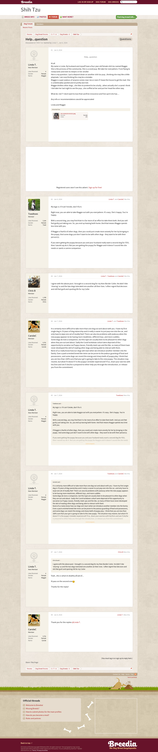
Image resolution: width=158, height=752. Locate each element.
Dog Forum (101, 2)
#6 (52, 474)
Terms (34, 750)
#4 (52, 321)
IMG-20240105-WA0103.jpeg (68, 114)
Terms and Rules (132, 677)
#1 (52, 50)
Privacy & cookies (42, 750)
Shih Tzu (39, 43)
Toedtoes (33, 213)
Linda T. (55, 43)
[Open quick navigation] (131, 34)
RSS (135, 674)
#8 (52, 615)
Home (127, 674)
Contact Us (116, 674)
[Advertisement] (79, 166)
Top (132, 674)
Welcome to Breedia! (34, 705)
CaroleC (121, 199)
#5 (52, 395)
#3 (52, 276)
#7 (52, 552)
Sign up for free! (95, 187)
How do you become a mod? (37, 715)
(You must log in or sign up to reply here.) (117, 658)
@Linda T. (76, 622)
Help (122, 674)
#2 (52, 199)
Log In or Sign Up (85, 2)
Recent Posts (27, 27)
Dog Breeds (113, 2)
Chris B (32, 290)
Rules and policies (33, 718)
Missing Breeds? (32, 708)
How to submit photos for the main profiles (43, 712)
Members (39, 24)
